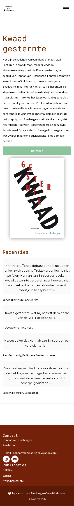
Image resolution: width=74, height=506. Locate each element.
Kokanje (8, 470)
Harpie (7, 475)
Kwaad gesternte (13, 481)
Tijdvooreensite (37, 499)
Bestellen (37, 151)
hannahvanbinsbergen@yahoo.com (35, 453)
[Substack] (14, 459)
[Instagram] (6, 459)
